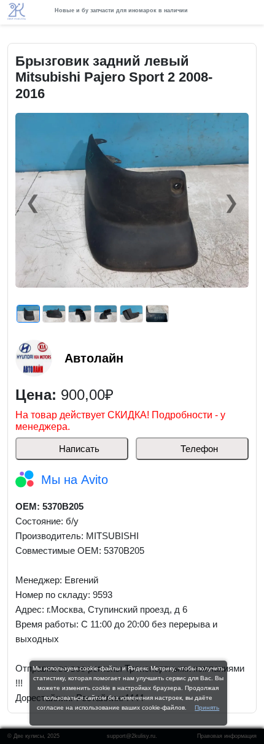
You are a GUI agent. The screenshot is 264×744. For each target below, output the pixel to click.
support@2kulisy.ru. (132, 736)
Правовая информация (227, 736)
